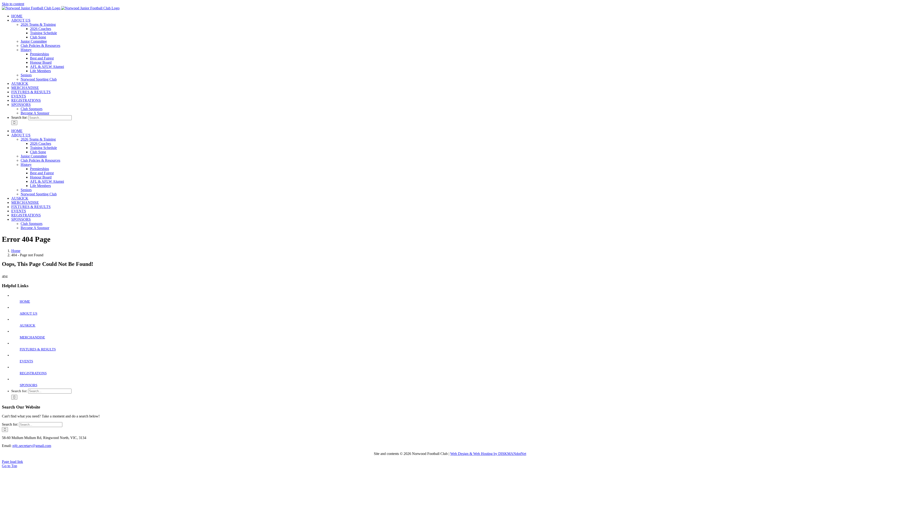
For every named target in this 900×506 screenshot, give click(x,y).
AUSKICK (27, 325)
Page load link (12, 462)
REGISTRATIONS (33, 373)
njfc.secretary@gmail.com (31, 446)
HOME (25, 301)
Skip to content (13, 4)
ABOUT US (28, 313)
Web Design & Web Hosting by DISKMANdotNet (488, 454)
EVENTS (26, 361)
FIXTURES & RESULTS (38, 349)
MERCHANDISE (32, 337)
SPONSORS (28, 385)
